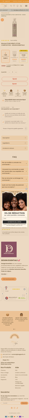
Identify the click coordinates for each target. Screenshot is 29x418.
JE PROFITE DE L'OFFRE (14, 222)
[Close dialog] (26, 189)
